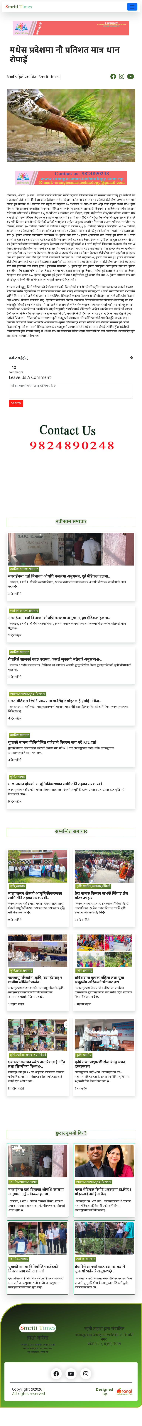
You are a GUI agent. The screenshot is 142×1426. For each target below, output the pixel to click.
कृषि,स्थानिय (84, 1055)
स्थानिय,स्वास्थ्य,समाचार (24, 569)
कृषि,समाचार (17, 777)
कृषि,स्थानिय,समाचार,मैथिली (93, 886)
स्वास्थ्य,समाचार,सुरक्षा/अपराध (27, 694)
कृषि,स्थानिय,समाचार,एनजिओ (28, 1055)
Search (16, 403)
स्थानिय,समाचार (19, 652)
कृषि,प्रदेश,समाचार (21, 971)
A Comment (30, 378)
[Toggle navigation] (132, 7)
